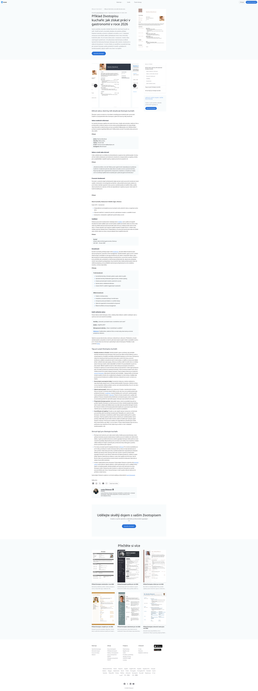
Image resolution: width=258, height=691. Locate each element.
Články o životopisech (112, 653)
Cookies (125, 660)
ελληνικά (128, 673)
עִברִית (153, 673)
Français (153, 668)
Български (135, 673)
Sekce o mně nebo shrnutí (152, 73)
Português (133, 671)
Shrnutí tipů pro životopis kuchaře (153, 90)
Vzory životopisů (111, 649)
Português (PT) (141, 671)
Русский (141, 673)
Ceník (128, 2)
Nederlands (116, 671)
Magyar (110, 671)
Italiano (104, 671)
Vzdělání (148, 78)
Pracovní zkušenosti (150, 76)
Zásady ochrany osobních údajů (127, 657)
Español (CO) (146, 668)
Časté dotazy (137, 2)
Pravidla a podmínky (128, 654)
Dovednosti (148, 81)
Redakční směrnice (143, 653)
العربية (120, 675)
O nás (139, 649)
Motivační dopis (96, 651)
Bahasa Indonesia (107, 668)
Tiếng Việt (111, 673)
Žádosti (93, 654)
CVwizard (131, 688)
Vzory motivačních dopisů (112, 655)
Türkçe (117, 673)
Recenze (140, 651)
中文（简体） (127, 675)
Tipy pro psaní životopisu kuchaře (152, 87)
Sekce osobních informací (152, 71)
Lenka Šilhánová (99, 12)
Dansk (115, 668)
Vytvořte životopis (96, 649)
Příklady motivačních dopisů (112, 659)
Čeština (122, 673)
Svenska (105, 673)
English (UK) (132, 668)
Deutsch (120, 668)
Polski (127, 671)
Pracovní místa (95, 653)
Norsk (122, 671)
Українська (148, 673)
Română (148, 671)
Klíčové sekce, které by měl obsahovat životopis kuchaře (153, 68)
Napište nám (126, 651)
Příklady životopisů (97, 9)
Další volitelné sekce (150, 83)
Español (139, 668)
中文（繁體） (135, 675)
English (126, 668)
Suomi (154, 671)
